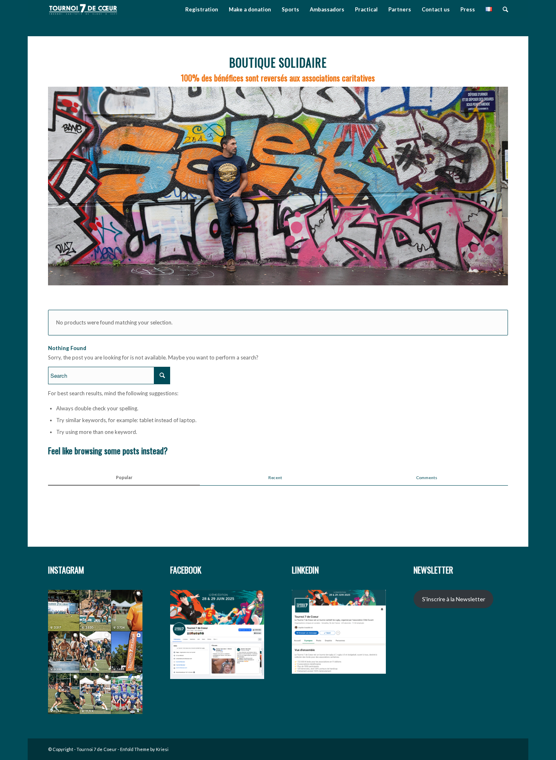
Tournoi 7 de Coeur (97, 749)
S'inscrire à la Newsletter (453, 599)
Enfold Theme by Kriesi (144, 749)
